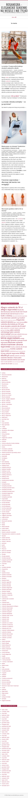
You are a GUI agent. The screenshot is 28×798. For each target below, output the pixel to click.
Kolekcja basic (5, 465)
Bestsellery (5, 380)
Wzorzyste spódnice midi (12, 216)
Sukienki (4, 600)
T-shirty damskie (6, 660)
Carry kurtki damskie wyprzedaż (19, 316)
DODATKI (4, 432)
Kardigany (4, 458)
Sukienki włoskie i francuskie (11, 358)
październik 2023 (6, 770)
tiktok (3, 663)
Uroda (3, 687)
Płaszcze (4, 548)
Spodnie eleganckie (7, 587)
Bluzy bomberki (6, 408)
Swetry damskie (6, 641)
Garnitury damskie (7, 445)
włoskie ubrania (11, 75)
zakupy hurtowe (6, 697)
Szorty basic (5, 650)
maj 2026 (4, 713)
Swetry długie (5, 643)
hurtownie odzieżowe (7, 450)
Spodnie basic (5, 580)
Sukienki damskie (6, 604)
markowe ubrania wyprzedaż (12, 345)
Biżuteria (4, 386)
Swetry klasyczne (6, 645)
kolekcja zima (5, 476)
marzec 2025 (5, 739)
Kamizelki (4, 456)
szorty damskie (6, 652)
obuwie (4, 536)
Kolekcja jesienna (6, 467)
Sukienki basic (5, 602)
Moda (3, 523)
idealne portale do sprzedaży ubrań (11, 452)
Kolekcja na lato (6, 471)
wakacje (4, 689)
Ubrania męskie (6, 684)
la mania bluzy (20, 151)
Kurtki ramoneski (6, 510)
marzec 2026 (5, 717)
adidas (3, 373)
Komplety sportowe (7, 497)
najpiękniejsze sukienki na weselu (18, 268)
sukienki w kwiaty (6, 632)
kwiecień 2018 (5, 782)
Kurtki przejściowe (7, 508)
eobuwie (4, 439)
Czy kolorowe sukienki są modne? (13, 318)
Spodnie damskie (6, 584)
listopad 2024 (5, 746)
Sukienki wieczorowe (7, 634)
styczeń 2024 (5, 765)
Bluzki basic (5, 387)
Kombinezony (5, 478)
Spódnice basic (6, 573)
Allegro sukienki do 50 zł (12, 307)
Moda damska (5, 526)
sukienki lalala (5, 269)
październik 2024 (6, 748)
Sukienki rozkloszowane (8, 630)
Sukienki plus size (6, 628)
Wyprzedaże (5, 693)
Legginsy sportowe (7, 515)
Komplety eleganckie (7, 493)
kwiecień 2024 (5, 759)
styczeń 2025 (5, 743)
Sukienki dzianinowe (7, 608)
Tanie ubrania (15, 363)
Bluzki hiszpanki (6, 391)
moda (7, 77)
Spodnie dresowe (6, 586)
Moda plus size (6, 530)
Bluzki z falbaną (6, 400)
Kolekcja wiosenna (7, 474)
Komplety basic (6, 484)
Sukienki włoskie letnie (9, 360)
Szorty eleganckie (6, 654)
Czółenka (4, 428)
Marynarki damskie (7, 521)
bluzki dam (19, 312)
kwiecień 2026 (5, 715)
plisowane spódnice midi (16, 214)
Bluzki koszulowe (6, 393)
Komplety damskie (7, 486)
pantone (4, 543)
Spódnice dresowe (7, 576)
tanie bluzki (21, 360)
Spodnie (4, 578)
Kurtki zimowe (5, 511)
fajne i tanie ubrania (18, 322)
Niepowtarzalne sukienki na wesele (11, 534)
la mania (24, 71)
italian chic (19, 71)
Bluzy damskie (5, 410)
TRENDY (4, 674)
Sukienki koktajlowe (7, 613)
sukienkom (11, 269)
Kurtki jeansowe (6, 504)
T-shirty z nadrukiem (7, 661)
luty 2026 (4, 719)
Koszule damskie (6, 500)
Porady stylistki (7, 263)
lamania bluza (16, 153)
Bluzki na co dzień (6, 395)
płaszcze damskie (6, 550)
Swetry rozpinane (6, 648)
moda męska (5, 528)
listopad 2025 (5, 724)
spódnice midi (16, 215)
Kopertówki (5, 499)
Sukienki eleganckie (7, 610)
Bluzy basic (5, 406)
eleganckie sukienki (7, 437)
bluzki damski (10, 314)
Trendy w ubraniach (7, 678)
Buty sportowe (5, 424)
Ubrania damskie (6, 682)
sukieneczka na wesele (8, 598)
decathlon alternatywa (8, 430)
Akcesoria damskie (7, 374)
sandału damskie (6, 567)
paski (3, 545)
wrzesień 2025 (5, 728)
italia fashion (13, 71)
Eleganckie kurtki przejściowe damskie (8, 320)
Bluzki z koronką (6, 402)
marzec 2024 (5, 761)
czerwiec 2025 (5, 733)
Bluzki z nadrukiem (7, 404)
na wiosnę (20, 218)
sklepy (3, 571)
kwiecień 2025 (5, 737)
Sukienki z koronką (7, 635)
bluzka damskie (11, 312)
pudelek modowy (7, 150)
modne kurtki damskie (5, 349)
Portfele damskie (6, 558)
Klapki (3, 460)
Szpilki (3, 656)
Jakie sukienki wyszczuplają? (8, 267)
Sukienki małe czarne (7, 615)
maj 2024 (4, 758)
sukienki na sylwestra (7, 626)
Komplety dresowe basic (8, 491)
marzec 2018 (5, 783)
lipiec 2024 (5, 754)
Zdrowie (4, 698)
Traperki (4, 673)
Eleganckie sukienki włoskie (12, 321)
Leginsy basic (5, 517)
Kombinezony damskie (8, 480)
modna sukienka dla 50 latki (19, 347)
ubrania (4, 222)
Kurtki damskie (6, 502)
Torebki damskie (6, 671)
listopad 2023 (5, 769)
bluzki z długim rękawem (8, 399)
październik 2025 (6, 726)
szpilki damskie (6, 658)
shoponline (6, 70)
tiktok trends (5, 665)
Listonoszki (5, 519)
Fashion (4, 441)
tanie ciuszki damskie (6, 361)
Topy (3, 667)
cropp (3, 426)
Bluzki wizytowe (6, 397)
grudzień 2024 (5, 745)
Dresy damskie (6, 434)
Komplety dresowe (7, 489)
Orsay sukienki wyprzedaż (10, 353)
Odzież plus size (6, 539)
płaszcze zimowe (6, 552)
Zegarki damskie (6, 700)
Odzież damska (6, 537)
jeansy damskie (6, 454)
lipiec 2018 (5, 780)
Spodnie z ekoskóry (7, 593)
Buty (3, 421)
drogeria (4, 436)
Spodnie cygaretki (6, 582)
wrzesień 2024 (5, 750)
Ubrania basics (6, 680)
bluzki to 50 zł (19, 314)
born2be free (5, 419)
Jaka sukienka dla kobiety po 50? (18, 264)
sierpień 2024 (5, 752)
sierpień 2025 (5, 730)
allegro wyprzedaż (9, 309)
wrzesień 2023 (5, 772)
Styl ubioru (5, 597)
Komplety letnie (6, 495)
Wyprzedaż (5, 691)
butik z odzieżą (6, 316)
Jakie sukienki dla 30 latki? (7, 265)
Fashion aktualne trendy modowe (10, 443)
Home (3, 447)
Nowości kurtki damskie (20, 351)
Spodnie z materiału (7, 595)
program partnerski (7, 560)
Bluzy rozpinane (6, 413)
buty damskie (5, 423)
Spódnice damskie (7, 212)
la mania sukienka (6, 72)
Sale (3, 565)
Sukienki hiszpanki (7, 611)
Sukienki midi (5, 619)
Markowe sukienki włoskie (8, 73)
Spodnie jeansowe (6, 589)
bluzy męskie (5, 411)
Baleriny (4, 378)
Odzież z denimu (6, 541)
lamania (20, 72)
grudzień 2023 (5, 767)
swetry (3, 639)
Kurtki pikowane (6, 506)
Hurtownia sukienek (7, 449)
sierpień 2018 (5, 778)
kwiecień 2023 (5, 776)
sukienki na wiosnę (20, 355)
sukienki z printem (7, 637)
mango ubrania (10, 340)
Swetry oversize (6, 647)
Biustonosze (5, 384)
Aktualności (5, 376)
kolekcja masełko (6, 469)
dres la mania (9, 151)
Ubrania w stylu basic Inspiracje (10, 685)
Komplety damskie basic (8, 487)
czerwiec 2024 (5, 756)
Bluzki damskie (6, 389)
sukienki (8, 81)
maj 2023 (4, 774)
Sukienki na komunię (7, 624)
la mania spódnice (11, 152)
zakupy (10, 70)
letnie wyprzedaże (10, 338)
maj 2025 (4, 735)
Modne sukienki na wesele (9, 532)
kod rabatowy (5, 461)
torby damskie (5, 669)
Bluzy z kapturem (6, 415)
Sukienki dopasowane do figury (10, 606)
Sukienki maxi (5, 617)
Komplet (4, 482)
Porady (4, 554)
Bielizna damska (6, 382)
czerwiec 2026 (5, 711)
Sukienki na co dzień (7, 623)
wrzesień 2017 (5, 785)
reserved (4, 563)
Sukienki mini (5, 621)
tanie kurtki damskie (16, 361)
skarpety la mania (9, 155)
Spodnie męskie (6, 591)
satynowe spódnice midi (7, 215)
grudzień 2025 (5, 722)
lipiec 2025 (5, 732)
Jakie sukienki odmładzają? (20, 265)
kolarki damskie (6, 463)
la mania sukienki (14, 72)
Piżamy (4, 547)
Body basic (5, 417)
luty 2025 (4, 741)
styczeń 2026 (5, 720)
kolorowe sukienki (16, 334)
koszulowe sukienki (16, 336)
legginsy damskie (6, 513)
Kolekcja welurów (6, 473)
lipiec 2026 (5, 709)
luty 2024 (4, 763)
